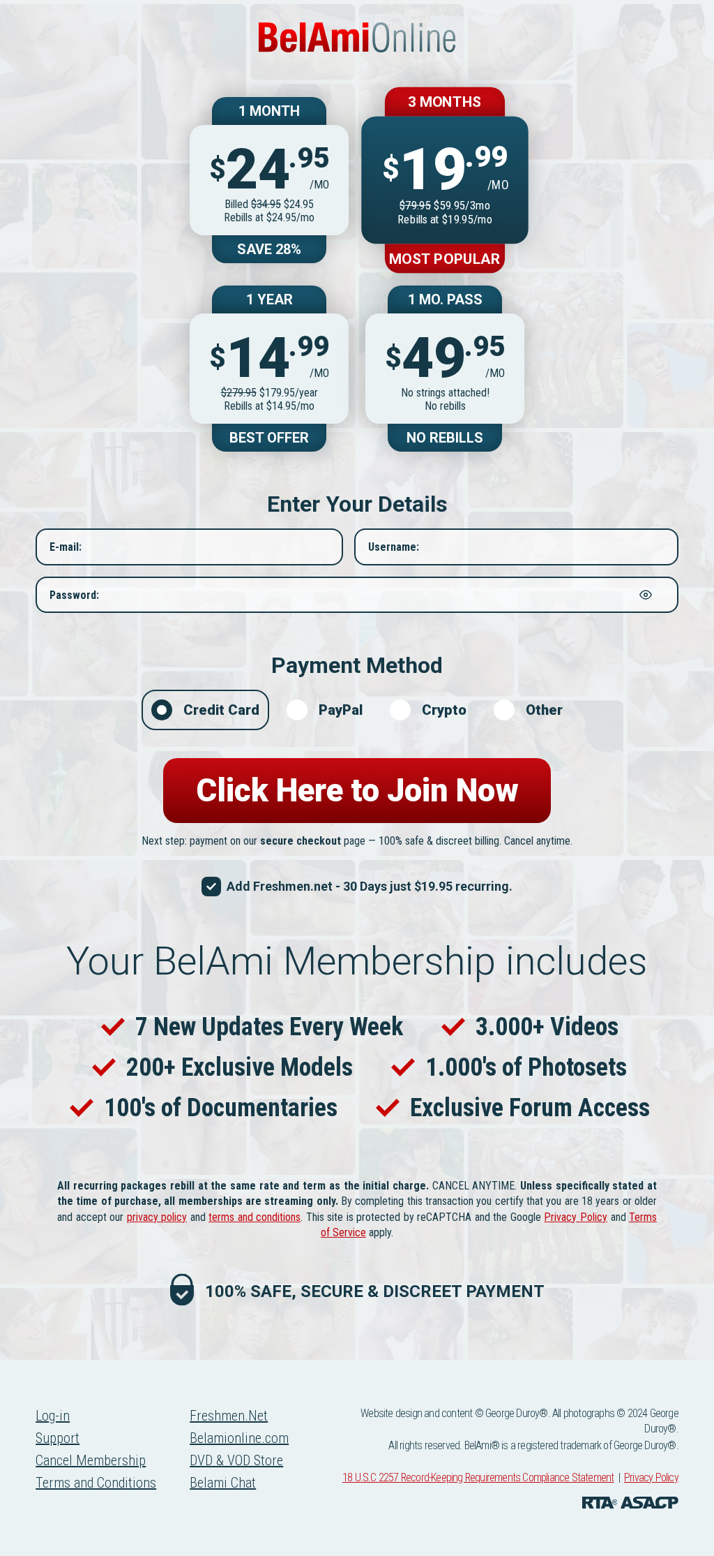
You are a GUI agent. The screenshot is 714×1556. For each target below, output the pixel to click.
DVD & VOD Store (236, 1460)
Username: (393, 547)
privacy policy (157, 1217)
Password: (74, 594)
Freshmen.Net (229, 1415)
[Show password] (645, 594)
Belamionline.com (239, 1438)
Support (57, 1438)
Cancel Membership (91, 1460)
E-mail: (66, 547)
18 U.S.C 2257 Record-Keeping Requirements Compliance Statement (478, 1477)
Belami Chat (223, 1482)
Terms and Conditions (96, 1482)
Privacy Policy (575, 1217)
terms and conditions (254, 1217)
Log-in (53, 1415)
